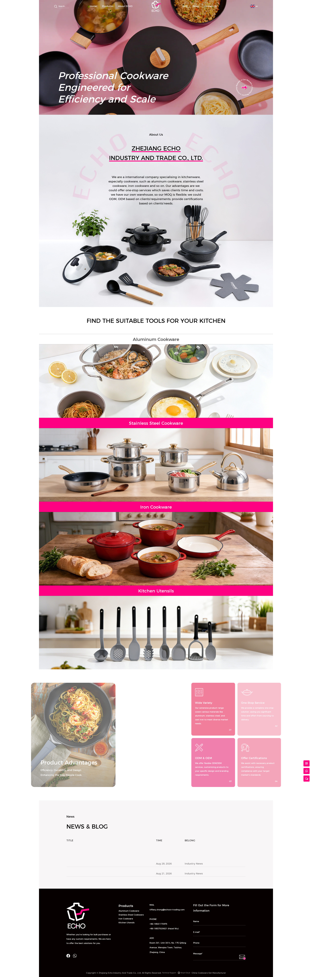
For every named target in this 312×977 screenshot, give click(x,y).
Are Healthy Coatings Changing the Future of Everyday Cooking (106, 879)
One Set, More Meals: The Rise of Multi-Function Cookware (103, 869)
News (196, 6)
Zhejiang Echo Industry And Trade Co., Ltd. (120, 973)
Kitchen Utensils (127, 922)
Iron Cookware (126, 919)
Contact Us (210, 6)
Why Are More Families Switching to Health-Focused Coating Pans (108, 859)
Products (107, 6)
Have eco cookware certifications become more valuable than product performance (106, 848)
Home (93, 6)
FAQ (184, 6)
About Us (123, 10)
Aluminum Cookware (112, 10)
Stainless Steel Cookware (131, 915)
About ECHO (125, 6)
